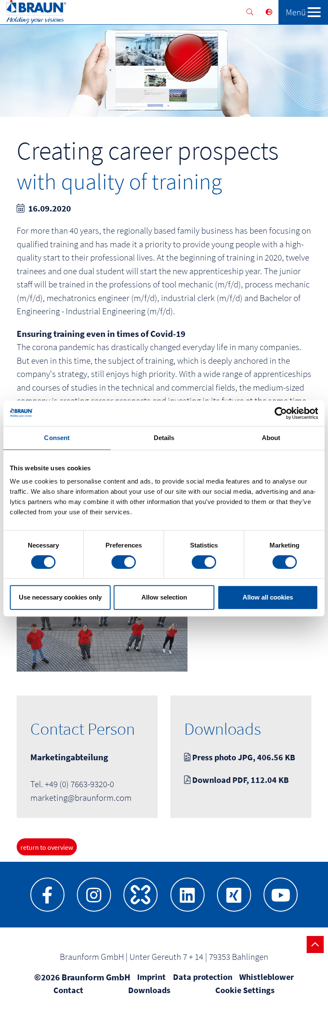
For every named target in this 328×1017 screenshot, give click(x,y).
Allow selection (164, 597)
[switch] (123, 562)
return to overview (46, 847)
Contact (68, 990)
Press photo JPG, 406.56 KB (242, 757)
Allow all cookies (268, 597)
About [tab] (271, 437)
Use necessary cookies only (60, 597)
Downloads (149, 990)
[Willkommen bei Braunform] (33, 13)
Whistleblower (266, 976)
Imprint (151, 976)
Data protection (202, 976)
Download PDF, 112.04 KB (239, 779)
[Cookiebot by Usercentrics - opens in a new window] (280, 413)
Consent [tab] (57, 437)
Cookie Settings (245, 990)
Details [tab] (164, 437)
